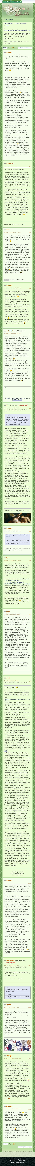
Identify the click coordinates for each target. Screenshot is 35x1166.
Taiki (7, 558)
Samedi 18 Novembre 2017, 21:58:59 (12, 1109)
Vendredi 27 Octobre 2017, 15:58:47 (12, 232)
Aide (10, 1159)
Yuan (8, 678)
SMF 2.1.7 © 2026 (14, 1160)
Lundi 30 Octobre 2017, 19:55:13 (11, 680)
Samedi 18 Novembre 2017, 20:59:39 (12, 1058)
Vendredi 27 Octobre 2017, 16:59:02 (12, 288)
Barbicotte (10, 961)
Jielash (8, 1005)
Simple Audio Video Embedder (17, 1162)
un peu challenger (24, 398)
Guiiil (8, 230)
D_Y (7, 405)
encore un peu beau (17, 399)
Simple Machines (21, 1160)
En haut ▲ (23, 1159)
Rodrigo (9, 1056)
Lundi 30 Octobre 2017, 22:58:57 (11, 883)
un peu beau (15, 398)
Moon (8, 611)
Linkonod (9, 331)
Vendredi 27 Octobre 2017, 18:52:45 (12, 333)
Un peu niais (8, 398)
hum (6, 750)
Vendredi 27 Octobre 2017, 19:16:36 (12, 408)
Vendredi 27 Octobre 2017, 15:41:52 (12, 166)
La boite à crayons (8, 1039)
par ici (23, 224)
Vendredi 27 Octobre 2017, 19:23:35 (12, 531)
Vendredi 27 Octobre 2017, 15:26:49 (12, 55)
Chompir (9, 52)
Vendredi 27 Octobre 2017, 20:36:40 (12, 560)
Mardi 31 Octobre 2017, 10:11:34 (11, 965)
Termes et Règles (16, 1159)
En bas (5, 47)
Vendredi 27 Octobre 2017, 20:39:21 (12, 614)
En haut (5, 1144)
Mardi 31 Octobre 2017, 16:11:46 (11, 1007)
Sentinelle (9, 163)
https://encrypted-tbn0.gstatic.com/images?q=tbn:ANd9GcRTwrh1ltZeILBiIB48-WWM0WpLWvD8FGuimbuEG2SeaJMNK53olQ (17, 581)
